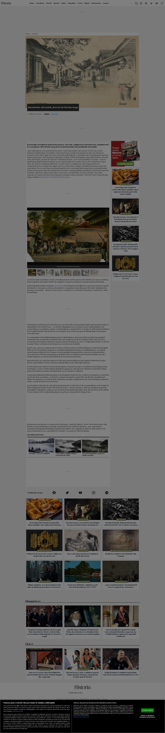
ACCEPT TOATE (147, 710)
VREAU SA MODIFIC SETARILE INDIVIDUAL (147, 716)
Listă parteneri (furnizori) (81, 717)
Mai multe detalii (18, 711)
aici (69, 721)
